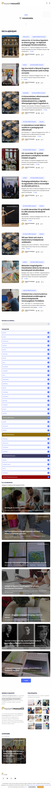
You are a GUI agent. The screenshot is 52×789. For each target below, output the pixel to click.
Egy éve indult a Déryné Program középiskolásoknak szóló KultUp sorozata (35, 70)
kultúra (25, 65)
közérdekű (25, 93)
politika (25, 178)
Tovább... (32, 51)
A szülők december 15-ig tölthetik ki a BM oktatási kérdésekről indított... (36, 211)
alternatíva (26, 37)
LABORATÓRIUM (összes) (38, 37)
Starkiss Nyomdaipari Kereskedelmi (11, 699)
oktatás (41, 121)
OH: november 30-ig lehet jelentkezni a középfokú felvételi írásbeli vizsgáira (35, 155)
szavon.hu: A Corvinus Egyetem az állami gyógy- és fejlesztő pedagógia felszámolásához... (35, 42)
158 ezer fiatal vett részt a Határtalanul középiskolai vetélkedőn (32, 239)
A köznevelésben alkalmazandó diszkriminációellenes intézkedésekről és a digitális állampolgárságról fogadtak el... (35, 100)
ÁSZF (25, 787)
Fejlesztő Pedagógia (30, 54)
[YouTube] (15, 778)
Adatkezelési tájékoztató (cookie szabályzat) (39, 785)
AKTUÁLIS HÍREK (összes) (36, 65)
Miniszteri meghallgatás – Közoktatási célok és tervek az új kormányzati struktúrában (35, 267)
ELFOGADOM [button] (40, 787)
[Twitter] (7, 778)
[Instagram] (11, 778)
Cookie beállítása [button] (32, 787)
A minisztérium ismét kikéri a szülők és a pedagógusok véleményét (34, 127)
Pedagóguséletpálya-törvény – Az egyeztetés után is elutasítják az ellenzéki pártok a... (35, 183)
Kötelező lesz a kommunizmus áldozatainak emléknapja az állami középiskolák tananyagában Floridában (34, 297)
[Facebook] (3, 778)
